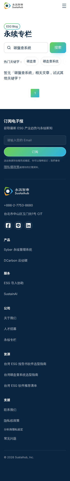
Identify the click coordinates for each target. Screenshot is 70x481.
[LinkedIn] (28, 225)
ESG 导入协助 (14, 283)
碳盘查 (31, 61)
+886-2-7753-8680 (18, 205)
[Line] (18, 225)
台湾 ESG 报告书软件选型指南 (25, 364)
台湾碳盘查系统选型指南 (21, 375)
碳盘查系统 (51, 61)
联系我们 (10, 410)
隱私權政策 (11, 167)
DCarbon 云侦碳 (15, 260)
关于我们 (10, 318)
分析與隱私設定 (13, 429)
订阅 (35, 152)
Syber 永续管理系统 (18, 249)
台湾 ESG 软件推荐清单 (20, 386)
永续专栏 (10, 340)
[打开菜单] (64, 6)
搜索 (57, 47)
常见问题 (10, 438)
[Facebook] (8, 225)
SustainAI (10, 294)
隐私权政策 (11, 421)
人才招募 (10, 329)
